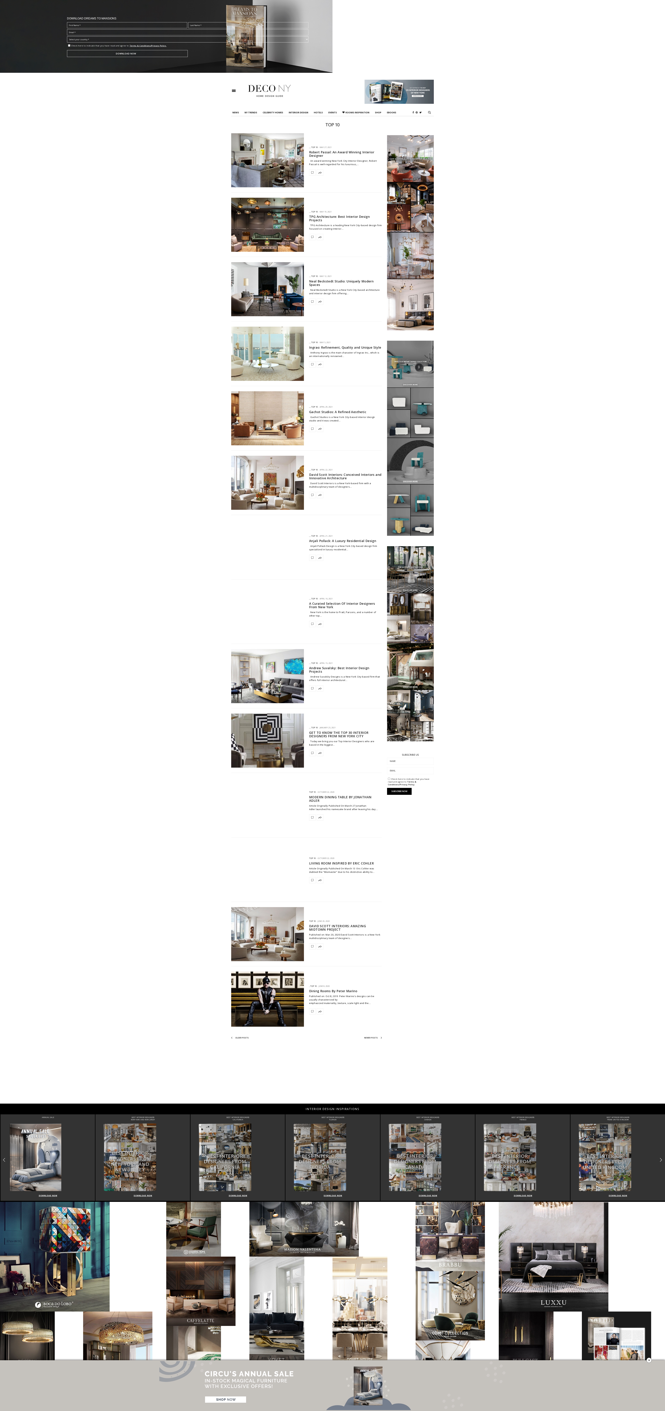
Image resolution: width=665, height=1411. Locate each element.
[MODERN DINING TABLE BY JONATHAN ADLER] (267, 805)
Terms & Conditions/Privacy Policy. (148, 45)
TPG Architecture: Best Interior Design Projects (339, 218)
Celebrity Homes (273, 112)
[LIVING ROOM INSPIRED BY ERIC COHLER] (267, 870)
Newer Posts (371, 1037)
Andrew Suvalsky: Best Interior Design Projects (339, 670)
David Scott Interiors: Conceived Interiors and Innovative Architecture (345, 476)
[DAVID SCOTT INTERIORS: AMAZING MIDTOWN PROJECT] (267, 934)
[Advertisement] (332, 1076)
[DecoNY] (269, 91)
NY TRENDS (251, 112)
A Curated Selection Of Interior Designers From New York (342, 605)
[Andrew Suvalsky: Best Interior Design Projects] (267, 676)
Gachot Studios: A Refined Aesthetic (337, 412)
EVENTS (332, 112)
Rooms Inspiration (357, 112)
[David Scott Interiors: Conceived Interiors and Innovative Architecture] (267, 483)
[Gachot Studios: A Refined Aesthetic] (267, 418)
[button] (661, 1159)
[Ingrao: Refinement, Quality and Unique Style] (267, 354)
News (235, 112)
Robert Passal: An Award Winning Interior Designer (341, 154)
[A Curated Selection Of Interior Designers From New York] (267, 612)
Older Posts (242, 1037)
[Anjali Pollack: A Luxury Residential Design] (267, 547)
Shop (378, 112)
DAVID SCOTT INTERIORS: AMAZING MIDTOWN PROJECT (337, 928)
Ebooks (391, 112)
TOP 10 (314, 147)
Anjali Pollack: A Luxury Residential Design (342, 541)
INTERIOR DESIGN (298, 112)
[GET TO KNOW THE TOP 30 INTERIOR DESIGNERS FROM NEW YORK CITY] (267, 741)
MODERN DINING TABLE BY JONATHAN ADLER (340, 799)
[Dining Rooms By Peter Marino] (267, 999)
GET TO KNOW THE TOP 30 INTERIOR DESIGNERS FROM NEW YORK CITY (338, 734)
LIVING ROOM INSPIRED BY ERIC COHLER (341, 863)
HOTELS (318, 112)
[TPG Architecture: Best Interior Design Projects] (267, 225)
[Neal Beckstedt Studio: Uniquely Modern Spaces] (267, 289)
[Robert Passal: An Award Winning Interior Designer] (267, 160)
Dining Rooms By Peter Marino (333, 991)
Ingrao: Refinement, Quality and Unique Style (345, 347)
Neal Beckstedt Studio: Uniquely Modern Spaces (341, 283)
